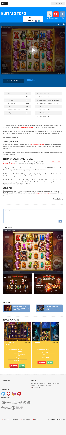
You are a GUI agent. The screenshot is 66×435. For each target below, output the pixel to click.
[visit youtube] (19, 394)
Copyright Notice (26, 419)
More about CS (36, 388)
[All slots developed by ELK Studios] (31, 81)
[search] (52, 3)
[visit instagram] (14, 394)
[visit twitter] (3, 394)
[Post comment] (60, 221)
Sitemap (36, 419)
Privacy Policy (6, 419)
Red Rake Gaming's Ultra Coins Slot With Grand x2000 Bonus (19, 308)
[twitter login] (39, 21)
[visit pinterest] (8, 394)
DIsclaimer (15, 419)
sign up (35, 18)
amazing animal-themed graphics (43, 193)
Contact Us (6, 380)
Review (14, 365)
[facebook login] (36, 21)
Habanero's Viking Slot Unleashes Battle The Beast (52, 308)
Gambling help (5, 398)
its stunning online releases (37, 145)
